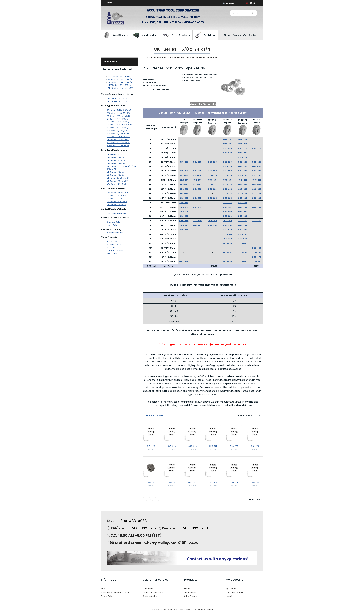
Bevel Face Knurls (115, 232)
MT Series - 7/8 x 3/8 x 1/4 (118, 136)
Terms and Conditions (153, 592)
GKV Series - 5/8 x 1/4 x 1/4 (120, 79)
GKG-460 (256, 252)
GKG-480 (256, 261)
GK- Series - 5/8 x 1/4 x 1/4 (118, 121)
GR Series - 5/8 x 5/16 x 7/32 (119, 124)
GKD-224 (242, 157)
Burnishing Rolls (114, 244)
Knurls (187, 588)
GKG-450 (256, 248)
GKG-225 (256, 162)
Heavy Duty (112, 225)
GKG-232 (256, 184)
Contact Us (148, 588)
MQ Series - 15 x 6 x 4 (116, 163)
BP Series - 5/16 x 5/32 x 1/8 (119, 110)
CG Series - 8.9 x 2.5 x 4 (117, 192)
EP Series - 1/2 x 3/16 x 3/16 (118, 113)
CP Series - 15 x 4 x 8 (116, 198)
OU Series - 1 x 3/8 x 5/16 (118, 139)
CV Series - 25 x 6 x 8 (116, 204)
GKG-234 (256, 193)
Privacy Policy (107, 596)
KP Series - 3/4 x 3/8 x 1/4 (118, 130)
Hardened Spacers (116, 250)
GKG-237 (256, 207)
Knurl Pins (111, 247)
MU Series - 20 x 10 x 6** (117, 181)
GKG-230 (256, 175)
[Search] (253, 13)
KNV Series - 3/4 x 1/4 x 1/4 (120, 82)
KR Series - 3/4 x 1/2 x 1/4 (118, 133)
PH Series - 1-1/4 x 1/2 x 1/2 (118, 142)
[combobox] (243, 13)
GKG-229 (256, 170)
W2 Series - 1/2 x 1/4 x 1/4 (118, 145)
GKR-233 (212, 189)
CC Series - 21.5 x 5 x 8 (117, 201)
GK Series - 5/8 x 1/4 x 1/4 (118, 119)
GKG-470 (256, 257)
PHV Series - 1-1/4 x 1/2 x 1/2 (120, 88)
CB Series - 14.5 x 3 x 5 (117, 195)
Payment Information (235, 592)
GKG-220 (256, 148)
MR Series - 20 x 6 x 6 (116, 172)
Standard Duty (113, 222)
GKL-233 (197, 189)
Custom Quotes (150, 596)
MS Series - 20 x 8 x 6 (116, 175)
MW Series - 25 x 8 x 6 (116, 184)
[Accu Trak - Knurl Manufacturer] (115, 24)
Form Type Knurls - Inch (179, 57)
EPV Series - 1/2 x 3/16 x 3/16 (120, 76)
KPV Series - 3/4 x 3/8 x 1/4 (120, 85)
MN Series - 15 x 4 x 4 (116, 160)
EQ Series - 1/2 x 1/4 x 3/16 (118, 116)
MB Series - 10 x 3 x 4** (117, 154)
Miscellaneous (113, 253)
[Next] (157, 500)
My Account (230, 3)
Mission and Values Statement (115, 592)
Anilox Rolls (112, 241)
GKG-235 (256, 198)
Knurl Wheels (160, 57)
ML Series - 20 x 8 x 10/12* (118, 178)
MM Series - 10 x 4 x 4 (116, 157)
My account (231, 588)
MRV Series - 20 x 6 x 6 (117, 101)
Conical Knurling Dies (116, 213)
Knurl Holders (190, 592)
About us (105, 588)
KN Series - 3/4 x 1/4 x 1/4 (118, 127)
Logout (229, 596)
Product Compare (154, 415)
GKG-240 (256, 220)
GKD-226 (171, 446)
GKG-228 (256, 166)
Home (109, 2)
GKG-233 (256, 189)
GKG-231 (256, 180)
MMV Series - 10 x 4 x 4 (117, 98)
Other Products (191, 596)
